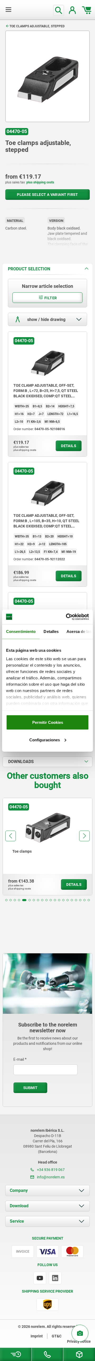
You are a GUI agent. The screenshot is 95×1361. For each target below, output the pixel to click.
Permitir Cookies (47, 722)
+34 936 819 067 (50, 1170)
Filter (50, 298)
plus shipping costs (40, 182)
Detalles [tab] (51, 631)
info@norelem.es (50, 1177)
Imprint (37, 1336)
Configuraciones (44, 739)
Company (19, 1190)
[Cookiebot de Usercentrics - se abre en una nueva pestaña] (67, 616)
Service (17, 1221)
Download (19, 1205)
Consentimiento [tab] (21, 631)
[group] (47, 846)
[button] (6, 900)
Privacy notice (79, 1341)
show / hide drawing (45, 319)
